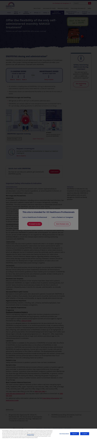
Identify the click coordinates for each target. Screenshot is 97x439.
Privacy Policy (30, 434)
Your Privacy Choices (64, 433)
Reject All (74, 433)
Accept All (84, 433)
